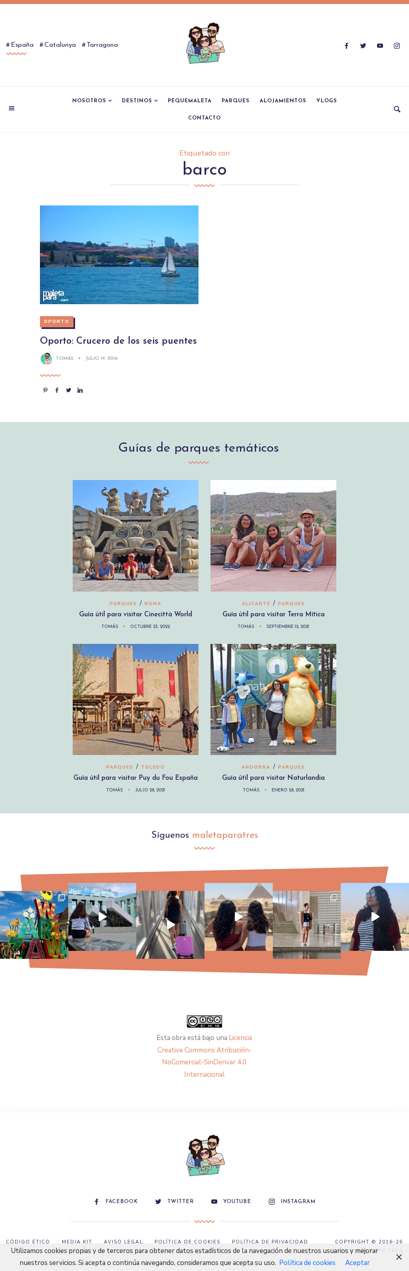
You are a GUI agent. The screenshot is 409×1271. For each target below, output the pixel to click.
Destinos (137, 101)
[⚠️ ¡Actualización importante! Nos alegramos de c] (307, 925)
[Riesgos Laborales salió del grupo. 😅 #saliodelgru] (375, 917)
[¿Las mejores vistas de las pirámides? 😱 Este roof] (238, 917)
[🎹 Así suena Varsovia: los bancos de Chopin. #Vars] (102, 917)
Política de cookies (307, 1262)
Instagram (298, 1201)
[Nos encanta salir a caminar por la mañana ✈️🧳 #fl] (170, 925)
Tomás (64, 358)
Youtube (237, 1201)
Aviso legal (123, 1242)
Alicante (256, 604)
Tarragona (102, 45)
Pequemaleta (190, 101)
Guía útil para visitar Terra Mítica (273, 614)
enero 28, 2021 (288, 790)
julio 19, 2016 (101, 358)
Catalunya (60, 45)
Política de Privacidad (270, 1242)
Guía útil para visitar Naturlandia (273, 778)
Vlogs (326, 101)
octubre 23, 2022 (150, 627)
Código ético (28, 1242)
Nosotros (89, 101)
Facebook (121, 1201)
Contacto (204, 118)
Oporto (56, 322)
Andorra (256, 767)
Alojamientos (283, 101)
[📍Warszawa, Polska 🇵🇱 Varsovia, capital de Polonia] (34, 925)
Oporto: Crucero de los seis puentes (118, 341)
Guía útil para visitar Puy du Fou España (135, 778)
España (22, 45)
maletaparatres (225, 835)
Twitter (180, 1201)
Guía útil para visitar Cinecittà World (135, 614)
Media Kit (77, 1242)
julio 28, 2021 (150, 790)
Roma (153, 604)
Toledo (153, 767)
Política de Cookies (187, 1242)
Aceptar (357, 1262)
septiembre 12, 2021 (287, 627)
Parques (236, 101)
